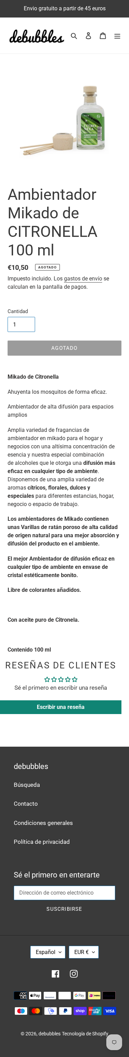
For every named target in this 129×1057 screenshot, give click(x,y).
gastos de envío (83, 278)
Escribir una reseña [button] (61, 707)
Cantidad (18, 311)
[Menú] (117, 36)
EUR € (81, 952)
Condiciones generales (43, 822)
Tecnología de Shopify (85, 1033)
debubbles (50, 1033)
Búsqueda (27, 784)
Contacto (26, 803)
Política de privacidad (42, 841)
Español (45, 952)
